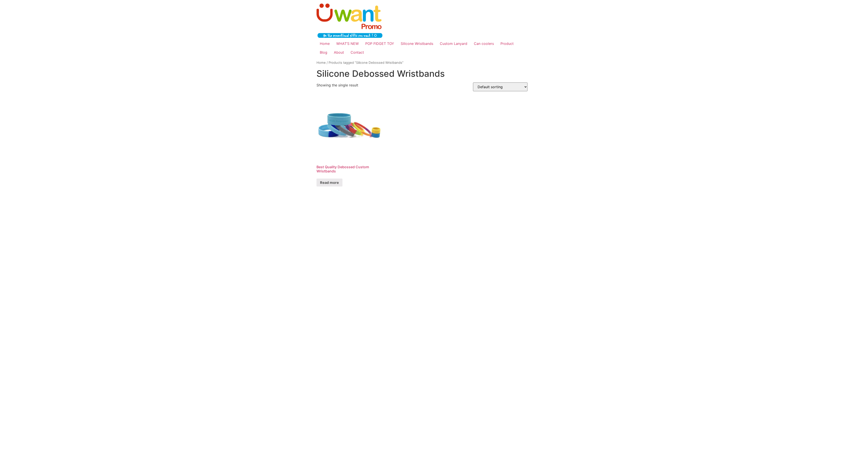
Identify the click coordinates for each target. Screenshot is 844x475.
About (339, 52)
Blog (323, 52)
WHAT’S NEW (347, 43)
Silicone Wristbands (417, 43)
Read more (329, 182)
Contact (357, 52)
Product (507, 43)
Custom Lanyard (453, 43)
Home (325, 43)
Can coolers (484, 43)
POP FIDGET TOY (379, 43)
